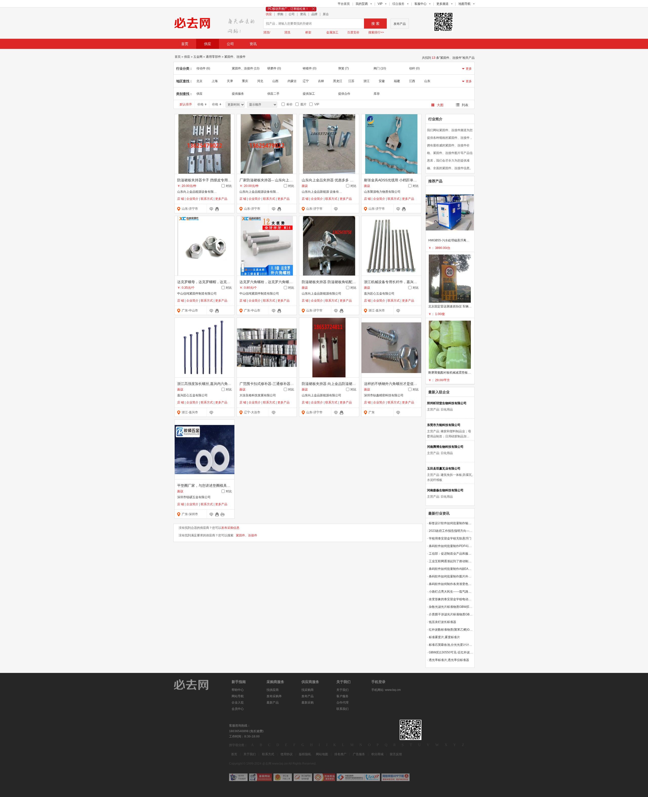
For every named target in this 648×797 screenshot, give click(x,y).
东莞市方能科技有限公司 (443, 425)
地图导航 (464, 4)
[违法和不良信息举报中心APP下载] (395, 777)
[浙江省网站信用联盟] (303, 777)
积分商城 (377, 754)
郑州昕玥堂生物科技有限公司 (447, 403)
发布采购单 (274, 696)
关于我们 (342, 690)
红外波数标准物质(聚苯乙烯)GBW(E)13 (450, 629)
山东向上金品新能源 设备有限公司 (325, 191)
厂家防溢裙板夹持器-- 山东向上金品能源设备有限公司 (282, 180)
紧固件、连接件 (235, 57)
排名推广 (340, 754)
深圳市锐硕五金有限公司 (194, 497)
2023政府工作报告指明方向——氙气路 (450, 531)
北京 (199, 81)
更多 (469, 68)
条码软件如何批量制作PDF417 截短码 (450, 546)
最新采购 (307, 702)
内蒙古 (292, 81)
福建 (397, 81)
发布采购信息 (230, 528)
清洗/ (266, 32)
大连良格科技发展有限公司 (257, 395)
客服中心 (420, 4)
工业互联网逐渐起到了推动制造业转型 (450, 561)
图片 (303, 104)
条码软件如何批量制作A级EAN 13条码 (450, 569)
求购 (280, 14)
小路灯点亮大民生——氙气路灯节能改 (450, 591)
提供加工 (309, 93)
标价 (289, 104)
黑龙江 (337, 81)
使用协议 (286, 754)
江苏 (351, 81)
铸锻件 (309, 68)
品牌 (314, 14)
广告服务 (359, 754)
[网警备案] (260, 777)
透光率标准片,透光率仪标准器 (448, 660)
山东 (427, 81)
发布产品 (400, 24)
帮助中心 (238, 690)
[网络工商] (282, 777)
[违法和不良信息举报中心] (358, 777)
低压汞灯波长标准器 (441, 622)
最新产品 (273, 702)
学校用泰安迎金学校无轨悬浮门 (449, 538)
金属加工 (332, 32)
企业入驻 (238, 702)
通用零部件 (213, 57)
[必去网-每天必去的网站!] (194, 684)
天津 (230, 81)
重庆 (245, 81)
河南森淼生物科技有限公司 (445, 490)
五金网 (197, 57)
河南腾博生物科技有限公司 (445, 447)
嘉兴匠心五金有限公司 (379, 293)
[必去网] (242, 24)
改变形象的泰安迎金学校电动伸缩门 (450, 599)
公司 (292, 14)
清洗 (287, 32)
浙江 (366, 81)
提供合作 (344, 93)
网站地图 (322, 754)
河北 (260, 81)
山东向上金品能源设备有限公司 (198, 191)
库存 (377, 93)
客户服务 (342, 696)
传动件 (203, 68)
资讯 (303, 14)
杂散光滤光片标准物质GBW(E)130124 (450, 607)
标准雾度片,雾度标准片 (443, 637)
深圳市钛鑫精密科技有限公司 (383, 395)
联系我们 (342, 709)
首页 (184, 44)
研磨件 (274, 68)
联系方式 (207, 199)
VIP (380, 4)
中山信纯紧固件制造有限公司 (197, 293)
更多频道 (442, 4)
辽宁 (306, 81)
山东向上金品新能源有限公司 (321, 293)
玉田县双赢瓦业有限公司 (443, 468)
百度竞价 (353, 32)
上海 (215, 81)
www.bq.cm (393, 690)
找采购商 (307, 690)
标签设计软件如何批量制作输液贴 (450, 523)
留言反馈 (396, 754)
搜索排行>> (376, 32)
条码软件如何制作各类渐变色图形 (450, 584)
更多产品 (221, 199)
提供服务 (238, 93)
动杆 (414, 68)
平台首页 (344, 4)
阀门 (380, 68)
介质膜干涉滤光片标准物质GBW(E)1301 (450, 614)
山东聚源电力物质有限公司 (382, 191)
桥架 (308, 32)
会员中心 (238, 709)
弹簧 (343, 68)
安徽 (382, 81)
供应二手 (273, 93)
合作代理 (342, 702)
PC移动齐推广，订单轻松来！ (288, 9)
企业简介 (192, 199)
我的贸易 (362, 4)
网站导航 (238, 696)
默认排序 (186, 104)
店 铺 (180, 199)
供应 (269, 14)
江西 (412, 81)
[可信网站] (324, 777)
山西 (275, 81)
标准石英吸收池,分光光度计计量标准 (450, 645)
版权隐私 (305, 754)
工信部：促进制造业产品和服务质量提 (450, 553)
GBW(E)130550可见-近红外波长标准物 (450, 652)
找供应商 (273, 690)
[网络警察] (238, 777)
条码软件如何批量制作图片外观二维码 (450, 576)
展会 (326, 14)
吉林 (321, 81)
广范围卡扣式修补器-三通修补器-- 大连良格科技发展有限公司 (287, 384)
